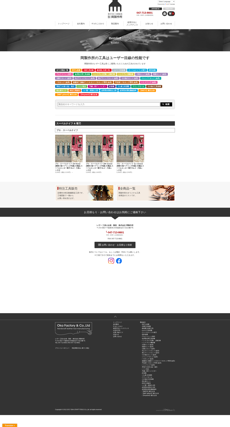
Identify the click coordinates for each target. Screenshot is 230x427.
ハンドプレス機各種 (125, 74)
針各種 (111, 86)
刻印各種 (152, 70)
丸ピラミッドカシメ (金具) (85, 78)
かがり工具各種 (119, 70)
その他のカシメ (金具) (129, 78)
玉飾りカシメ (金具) (64, 78)
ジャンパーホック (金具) (150, 78)
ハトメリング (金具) (148, 82)
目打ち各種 (76, 70)
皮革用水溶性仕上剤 (108, 90)
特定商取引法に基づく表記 (80, 348)
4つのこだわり (98, 24)
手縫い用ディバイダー (97, 86)
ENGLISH (169, 9)
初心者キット (61, 90)
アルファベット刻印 (64, 74)
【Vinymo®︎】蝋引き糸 (88, 94)
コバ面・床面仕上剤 (90, 90)
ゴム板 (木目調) (123, 86)
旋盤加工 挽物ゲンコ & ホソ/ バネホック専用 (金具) (92, 82)
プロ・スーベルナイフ (67, 130)
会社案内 (81, 24)
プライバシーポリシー (62, 348)
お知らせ (149, 24)
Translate (172, 4)
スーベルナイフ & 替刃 (137, 70)
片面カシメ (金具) (143, 74)
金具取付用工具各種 (82, 74)
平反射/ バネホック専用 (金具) (126, 82)
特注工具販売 (75, 90)
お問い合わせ (166, 24)
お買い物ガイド (118, 332)
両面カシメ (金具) (160, 74)
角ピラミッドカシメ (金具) (108, 78)
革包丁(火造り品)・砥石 (65, 86)
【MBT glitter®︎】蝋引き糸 (66, 94)
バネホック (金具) (63, 82)
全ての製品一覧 (62, 70)
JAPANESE (155, 9)
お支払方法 (116, 330)
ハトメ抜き (82, 86)
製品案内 (115, 24)
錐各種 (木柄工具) (103, 70)
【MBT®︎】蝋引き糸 (147, 90)
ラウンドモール (138, 86)
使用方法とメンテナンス (132, 23)
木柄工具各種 (88, 70)
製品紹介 (143, 322)
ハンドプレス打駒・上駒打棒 (104, 74)
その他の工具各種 (154, 86)
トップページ (63, 24)
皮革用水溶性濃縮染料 (128, 90)
